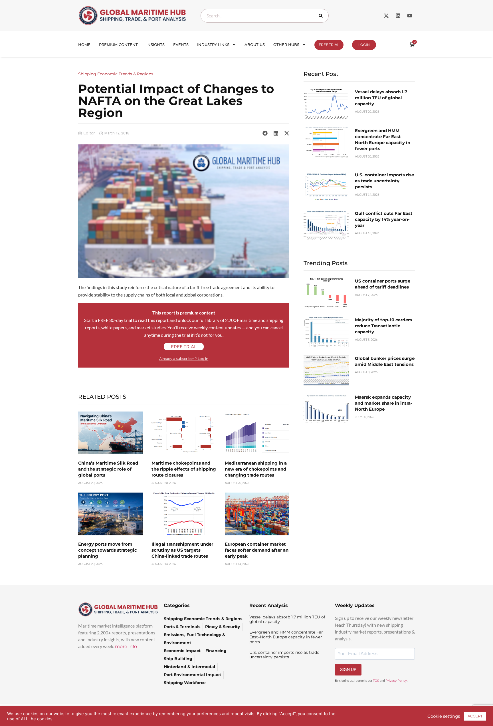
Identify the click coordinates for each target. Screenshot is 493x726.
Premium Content (118, 44)
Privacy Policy (396, 681)
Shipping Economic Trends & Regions (115, 73)
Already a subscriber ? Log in (183, 358)
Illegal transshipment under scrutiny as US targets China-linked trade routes (182, 550)
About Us (255, 44)
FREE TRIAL (329, 45)
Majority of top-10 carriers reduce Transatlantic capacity (383, 325)
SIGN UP (348, 669)
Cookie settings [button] (443, 716)
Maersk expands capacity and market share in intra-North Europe (383, 403)
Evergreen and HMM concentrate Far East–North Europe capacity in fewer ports (286, 637)
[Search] (322, 16)
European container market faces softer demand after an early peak (256, 550)
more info (126, 646)
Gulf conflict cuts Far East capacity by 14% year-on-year (384, 219)
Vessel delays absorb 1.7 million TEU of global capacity (381, 97)
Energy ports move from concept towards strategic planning (107, 550)
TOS (376, 681)
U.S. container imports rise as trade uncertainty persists (384, 180)
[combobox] (265, 16)
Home (84, 44)
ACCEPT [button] (475, 716)
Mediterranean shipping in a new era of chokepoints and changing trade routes (256, 469)
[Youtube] (410, 16)
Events (181, 44)
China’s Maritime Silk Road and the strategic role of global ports (108, 469)
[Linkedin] (398, 16)
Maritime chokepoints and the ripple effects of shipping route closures (183, 469)
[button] (265, 133)
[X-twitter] (386, 16)
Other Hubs (286, 44)
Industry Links (213, 44)
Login (364, 45)
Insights (155, 44)
